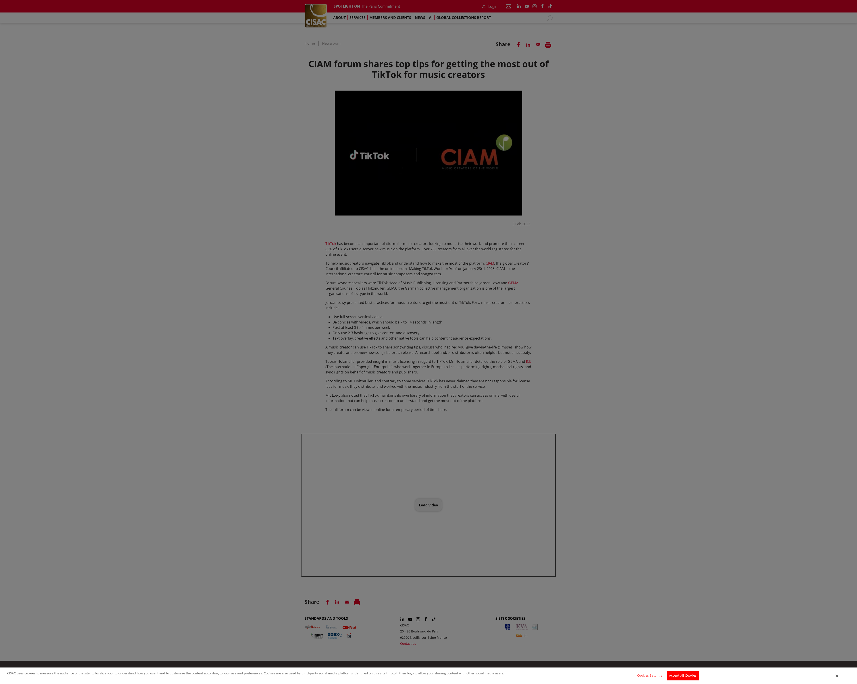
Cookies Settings (649, 676)
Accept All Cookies (683, 676)
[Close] (837, 676)
